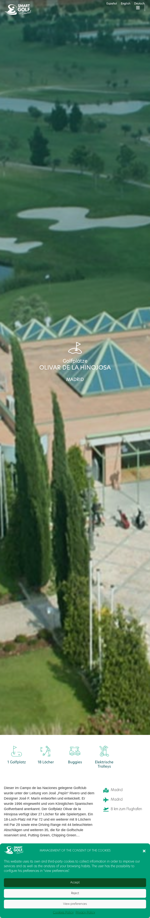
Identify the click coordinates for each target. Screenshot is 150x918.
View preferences (75, 904)
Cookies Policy (63, 912)
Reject (75, 893)
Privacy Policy (85, 912)
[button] (144, 851)
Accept (75, 882)
